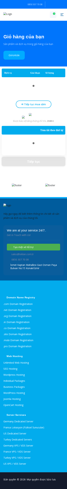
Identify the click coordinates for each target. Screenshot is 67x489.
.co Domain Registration (16, 328)
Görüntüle (14, 55)
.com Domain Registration (18, 304)
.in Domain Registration (16, 322)
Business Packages (14, 386)
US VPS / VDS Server (14, 463)
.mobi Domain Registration (18, 340)
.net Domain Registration (17, 310)
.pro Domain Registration (17, 346)
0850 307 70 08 (34, 4)
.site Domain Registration (17, 334)
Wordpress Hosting (14, 374)
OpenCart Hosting (13, 405)
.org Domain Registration (17, 316)
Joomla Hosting (12, 399)
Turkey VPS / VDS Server (17, 457)
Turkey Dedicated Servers (17, 439)
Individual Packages (14, 380)
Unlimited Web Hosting (16, 362)
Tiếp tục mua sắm (34, 104)
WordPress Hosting (14, 393)
